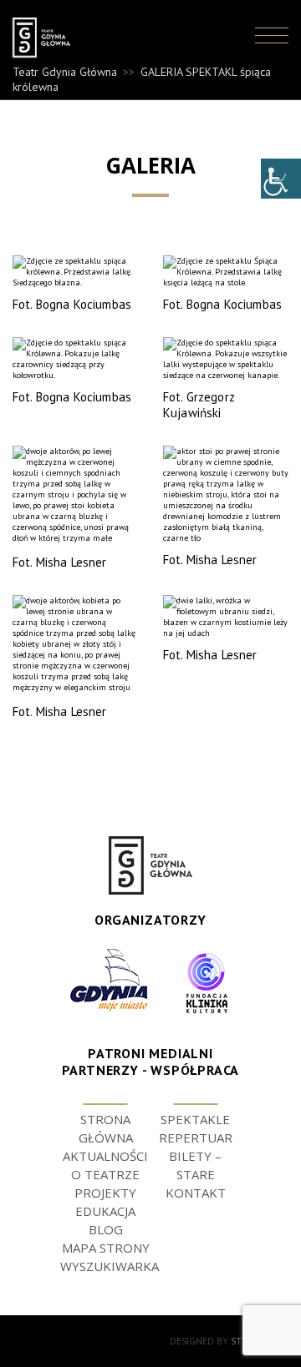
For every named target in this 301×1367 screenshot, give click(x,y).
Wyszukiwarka (109, 1266)
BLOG (106, 1229)
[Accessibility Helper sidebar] (281, 179)
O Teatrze (105, 1174)
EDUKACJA (105, 1211)
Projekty (105, 1192)
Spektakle (195, 1119)
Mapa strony (106, 1247)
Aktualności (105, 1156)
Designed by (229, 1341)
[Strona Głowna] (46, 38)
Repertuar (195, 1137)
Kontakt (196, 1192)
